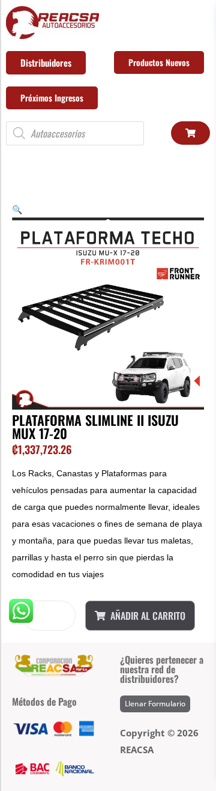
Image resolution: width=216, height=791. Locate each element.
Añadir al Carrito (147, 615)
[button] (17, 208)
